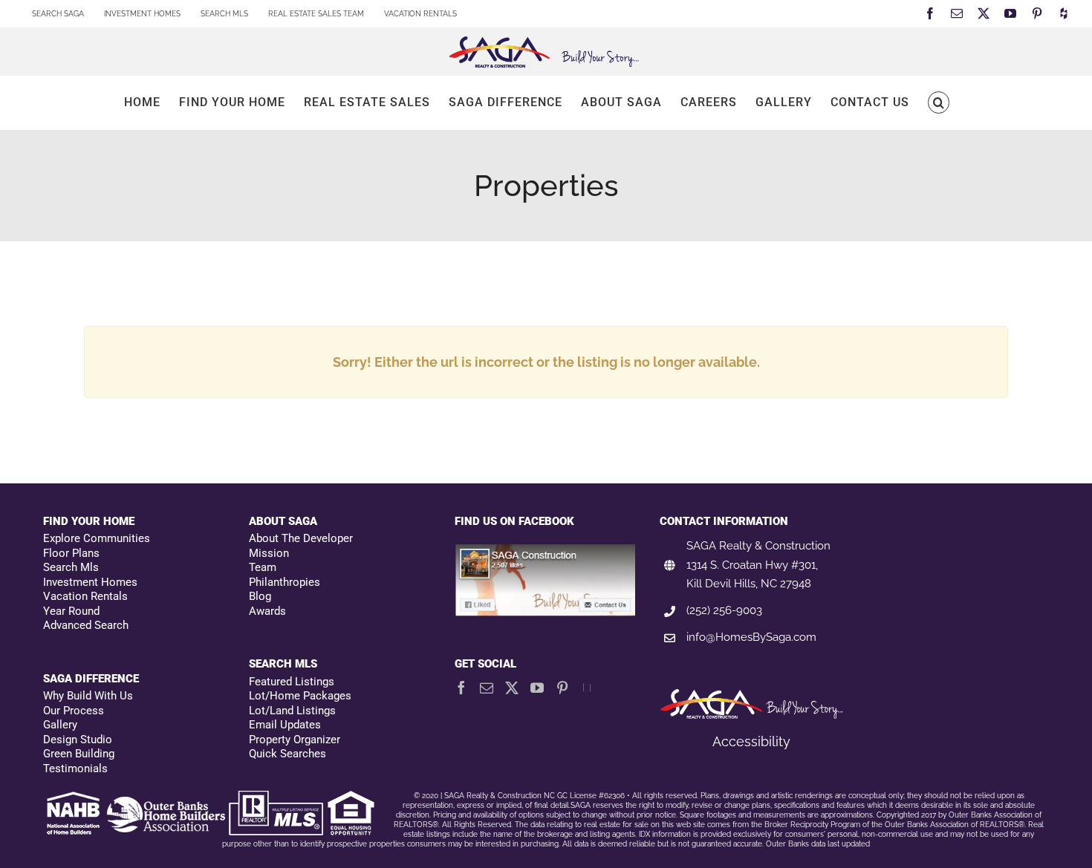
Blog (260, 596)
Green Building (78, 753)
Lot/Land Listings (292, 710)
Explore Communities (96, 538)
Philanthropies (284, 582)
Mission (269, 553)
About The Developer (301, 538)
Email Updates (285, 724)
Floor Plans (71, 553)
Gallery (60, 724)
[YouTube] (537, 687)
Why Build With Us (88, 695)
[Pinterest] (562, 687)
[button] (938, 102)
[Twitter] (512, 687)
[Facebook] (461, 687)
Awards (267, 611)
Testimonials (75, 768)
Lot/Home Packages (300, 695)
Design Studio (77, 739)
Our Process (73, 710)
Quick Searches (287, 753)
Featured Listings (291, 681)
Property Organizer (294, 739)
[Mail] (486, 687)
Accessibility (751, 741)
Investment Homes (90, 582)
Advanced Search (86, 625)
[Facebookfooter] (546, 551)
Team (262, 567)
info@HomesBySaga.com (751, 637)
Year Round (71, 611)
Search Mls (71, 567)
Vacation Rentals (85, 596)
